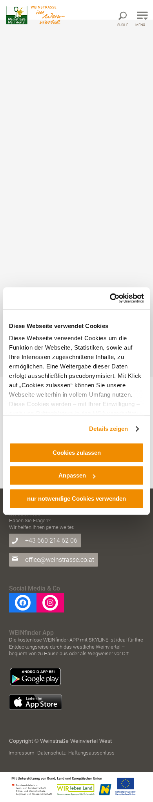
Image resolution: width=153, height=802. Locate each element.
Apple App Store (35, 702)
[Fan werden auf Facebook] (23, 603)
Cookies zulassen (77, 452)
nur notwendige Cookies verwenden (76, 498)
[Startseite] (35, 15)
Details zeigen (108, 428)
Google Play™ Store (35, 676)
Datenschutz (51, 753)
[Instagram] (50, 603)
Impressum (22, 753)
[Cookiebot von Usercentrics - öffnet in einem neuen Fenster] (110, 298)
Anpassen (72, 475)
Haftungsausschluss (91, 753)
